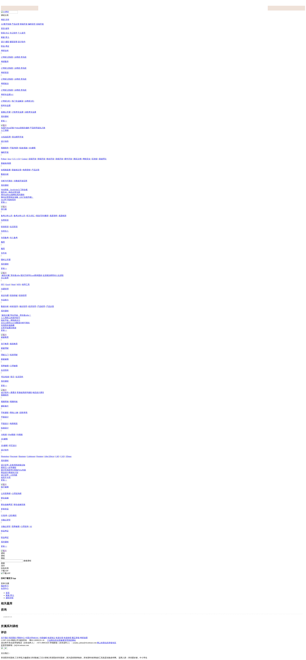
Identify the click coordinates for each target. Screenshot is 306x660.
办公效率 (5, 278)
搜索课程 (27, 561)
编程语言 (32, 24)
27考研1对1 (6, 101)
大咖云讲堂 (6, 520)
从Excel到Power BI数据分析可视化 (15, 323)
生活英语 (14, 227)
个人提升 (21, 33)
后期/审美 (23, 413)
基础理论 (103, 159)
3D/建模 (32, 148)
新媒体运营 (16, 170)
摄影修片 (5, 406)
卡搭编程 (43, 638)
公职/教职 (12, 515)
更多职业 (5, 509)
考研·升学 (5, 20)
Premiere (39, 456)
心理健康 (14, 366)
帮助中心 (21, 638)
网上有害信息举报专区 (106, 643)
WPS (19, 284)
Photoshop (5, 456)
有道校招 (67, 638)
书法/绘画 (5, 377)
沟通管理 (5, 289)
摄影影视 (13, 42)
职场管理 (23, 295)
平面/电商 (14, 148)
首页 (8, 593)
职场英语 (5, 227)
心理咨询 (24, 526)
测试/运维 (77, 159)
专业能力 (5, 300)
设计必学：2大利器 (9, 475)
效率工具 (26, 284)
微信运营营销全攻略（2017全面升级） (17, 197)
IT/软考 (4, 515)
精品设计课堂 (38, 392)
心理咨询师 (16, 493)
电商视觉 (14, 424)
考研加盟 (84, 638)
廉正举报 (75, 638)
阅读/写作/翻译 (42, 216)
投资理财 (14, 355)
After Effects (49, 456)
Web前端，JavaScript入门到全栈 (14, 190)
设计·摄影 (5, 42)
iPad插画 (11, 435)
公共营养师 (6, 493)
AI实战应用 (6, 137)
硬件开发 (68, 159)
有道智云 (51, 638)
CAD (62, 456)
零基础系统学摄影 (24, 392)
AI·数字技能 (6, 24)
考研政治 (5, 83)
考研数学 (5, 62)
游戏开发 (59, 159)
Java (9, 159)
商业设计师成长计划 (9, 472)
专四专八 (5, 231)
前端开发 (23, 24)
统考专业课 (6, 105)
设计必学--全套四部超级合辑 (13, 465)
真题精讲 (62, 216)
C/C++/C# (16, 159)
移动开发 (50, 159)
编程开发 (5, 152)
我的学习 (5, 586)
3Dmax (68, 456)
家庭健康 (5, 359)
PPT (2, 284)
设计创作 (5, 141)
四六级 (4, 209)
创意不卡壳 (6, 477)
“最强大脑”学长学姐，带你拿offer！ (16, 315)
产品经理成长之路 (37, 128)
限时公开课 (6, 260)
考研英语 (5, 73)
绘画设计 (5, 428)
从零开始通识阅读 (8, 328)
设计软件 (21, 42)
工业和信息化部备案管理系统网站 (61, 640)
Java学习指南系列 (8, 200)
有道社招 (59, 638)
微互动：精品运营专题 (10, 192)
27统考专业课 (17, 112)
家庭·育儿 (5, 37)
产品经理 (41, 306)
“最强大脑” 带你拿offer (10, 275)
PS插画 (20, 435)
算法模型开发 (17, 137)
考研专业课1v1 (7, 94)
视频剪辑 (5, 402)
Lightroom (31, 456)
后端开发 (40, 24)
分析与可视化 (6, 181)
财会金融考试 (6, 504)
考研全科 (5, 51)
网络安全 (86, 159)
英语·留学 (5, 28)
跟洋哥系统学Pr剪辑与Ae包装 (13, 470)
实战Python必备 (7, 128)
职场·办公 (5, 33)
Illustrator (22, 456)
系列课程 (5, 116)
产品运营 (15, 24)
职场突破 (14, 295)
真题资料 (53, 216)
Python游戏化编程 (21, 128)
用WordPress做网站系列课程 (12, 195)
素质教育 (14, 344)
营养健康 (5, 366)
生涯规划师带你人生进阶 (53, 275)
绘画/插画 (23, 148)
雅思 (3, 242)
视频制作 (5, 148)
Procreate (13, 456)
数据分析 (5, 174)
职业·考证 (5, 46)
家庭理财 (5, 348)
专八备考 (14, 238)
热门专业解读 (17, 101)
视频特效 (14, 402)
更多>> (4, 121)
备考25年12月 (6, 216)
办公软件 (13, 33)
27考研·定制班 (7, 57)
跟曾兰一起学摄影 (8, 467)
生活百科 (5, 370)
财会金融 (5, 498)
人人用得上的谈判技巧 (10, 318)
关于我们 (5, 638)
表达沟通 (5, 295)
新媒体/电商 (6, 163)
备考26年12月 (19, 216)
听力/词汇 (31, 216)
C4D (57, 456)
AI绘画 (4, 435)
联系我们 (13, 638)
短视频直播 (6, 170)
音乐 (12, 377)
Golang (24, 159)
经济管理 (32, 306)
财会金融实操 (19, 504)
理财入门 (5, 355)
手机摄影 (5, 413)
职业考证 (5, 531)
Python (3, 159)
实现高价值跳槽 (7, 325)
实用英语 (5, 220)
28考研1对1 (29, 101)
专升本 (4, 253)
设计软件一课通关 (8, 392)
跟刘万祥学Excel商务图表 (31, 275)
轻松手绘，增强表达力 (10, 320)
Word (13, 284)
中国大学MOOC (32, 638)
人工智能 (5, 130)
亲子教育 (5, 344)
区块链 (95, 159)
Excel (8, 284)
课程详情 (9, 598)
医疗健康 (5, 487)
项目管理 (23, 306)
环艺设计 (13, 445)
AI (31, 526)
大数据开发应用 (20, 181)
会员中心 (5, 588)
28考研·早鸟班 (20, 57)
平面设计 (5, 417)
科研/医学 (14, 306)
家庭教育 (5, 337)
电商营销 (26, 170)
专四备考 (5, 238)
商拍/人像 (14, 413)
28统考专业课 (30, 112)
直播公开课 (6, 112)
